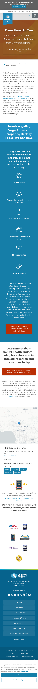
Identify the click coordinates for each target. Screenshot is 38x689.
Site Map (32, 659)
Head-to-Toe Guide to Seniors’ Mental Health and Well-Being (19, 328)
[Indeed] (27, 594)
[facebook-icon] (9, 594)
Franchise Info (19, 628)
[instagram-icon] (12, 594)
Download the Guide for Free (19, 50)
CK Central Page (23, 659)
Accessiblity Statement (11, 656)
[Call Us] (29, 16)
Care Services (23, 64)
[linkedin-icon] (15, 594)
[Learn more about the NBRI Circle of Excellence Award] (19, 561)
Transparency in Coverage (10, 659)
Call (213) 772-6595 (10, 456)
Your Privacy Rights (23, 653)
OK (19, 675)
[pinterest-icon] (18, 594)
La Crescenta (8, 472)
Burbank (23, 469)
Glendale (17, 472)
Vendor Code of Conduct (26, 656)
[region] (19, 674)
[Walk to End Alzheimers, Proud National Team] (13, 548)
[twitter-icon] (21, 594)
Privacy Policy (9, 650)
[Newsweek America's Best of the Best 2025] (13, 540)
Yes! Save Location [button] (18, 6)
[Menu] (35, 16)
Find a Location (19, 623)
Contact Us (12, 397)
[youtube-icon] (24, 594)
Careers (19, 602)
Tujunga (7, 469)
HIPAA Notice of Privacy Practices (24, 650)
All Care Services (19, 613)
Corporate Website (19, 618)
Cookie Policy (12, 653)
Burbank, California (12, 64)
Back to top (19, 639)
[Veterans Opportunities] (13, 529)
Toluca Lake (15, 469)
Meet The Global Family (19, 634)
